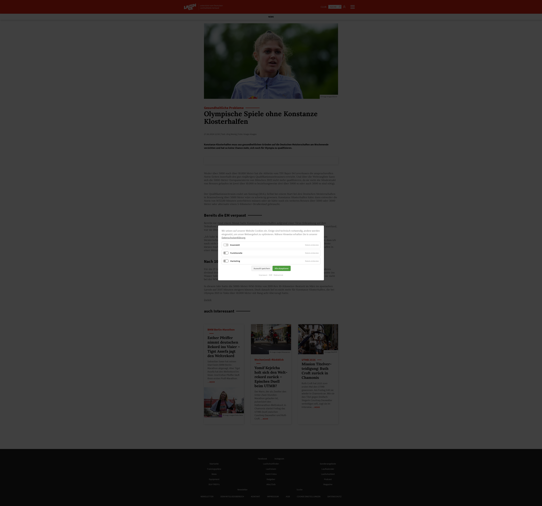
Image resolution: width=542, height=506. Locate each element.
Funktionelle (236, 253)
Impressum (263, 275)
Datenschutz (278, 275)
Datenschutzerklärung (233, 237)
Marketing (235, 261)
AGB (270, 275)
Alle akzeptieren (282, 268)
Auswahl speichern (262, 268)
